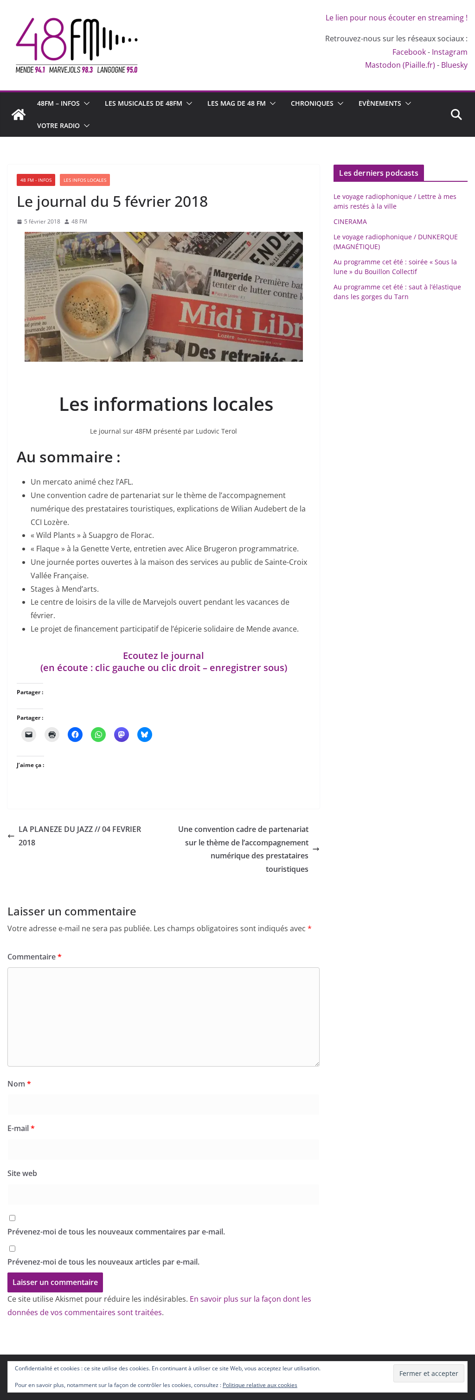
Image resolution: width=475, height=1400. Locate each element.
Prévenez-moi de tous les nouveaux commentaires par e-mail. (116, 1232)
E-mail (21, 1128)
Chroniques (312, 103)
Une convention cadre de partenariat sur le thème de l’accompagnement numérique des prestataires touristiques (243, 849)
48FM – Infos (58, 103)
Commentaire (34, 957)
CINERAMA (350, 221)
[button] (85, 103)
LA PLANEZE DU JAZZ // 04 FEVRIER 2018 (80, 836)
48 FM (79, 221)
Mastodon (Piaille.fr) (400, 65)
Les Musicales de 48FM (143, 103)
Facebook (409, 52)
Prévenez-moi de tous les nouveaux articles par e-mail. (103, 1262)
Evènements (380, 103)
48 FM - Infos (35, 180)
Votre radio (58, 125)
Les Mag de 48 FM (236, 103)
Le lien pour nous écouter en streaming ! (397, 18)
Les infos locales (85, 180)
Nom (19, 1084)
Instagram (450, 52)
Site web (22, 1173)
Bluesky (454, 65)
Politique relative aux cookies (260, 1385)
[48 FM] (18, 114)
